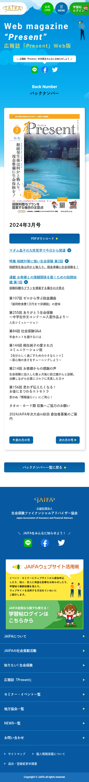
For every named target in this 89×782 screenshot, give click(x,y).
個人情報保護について (50, 753)
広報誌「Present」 (18, 679)
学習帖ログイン (78, 9)
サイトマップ (16, 753)
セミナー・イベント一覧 (22, 694)
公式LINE (47, 8)
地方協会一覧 (14, 709)
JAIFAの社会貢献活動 (20, 650)
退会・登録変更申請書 (22, 763)
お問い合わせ (14, 737)
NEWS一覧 (12, 723)
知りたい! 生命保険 (18, 665)
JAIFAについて (15, 636)
